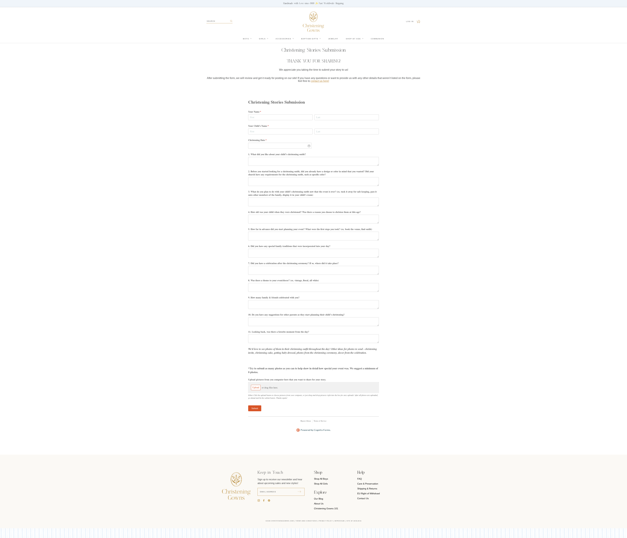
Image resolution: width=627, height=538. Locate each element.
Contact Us (363, 498)
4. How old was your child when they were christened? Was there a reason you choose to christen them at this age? (304, 212)
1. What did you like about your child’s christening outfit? (277, 154)
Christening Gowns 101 (326, 508)
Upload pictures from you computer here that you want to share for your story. (287, 379)
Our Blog (318, 498)
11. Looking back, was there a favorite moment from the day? (278, 331)
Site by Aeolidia (354, 521)
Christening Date (261, 140)
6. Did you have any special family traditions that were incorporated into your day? (289, 246)
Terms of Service (320, 421)
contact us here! (320, 81)
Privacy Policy (326, 521)
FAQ (359, 478)
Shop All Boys (321, 478)
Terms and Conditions (306, 521)
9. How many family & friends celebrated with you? (273, 297)
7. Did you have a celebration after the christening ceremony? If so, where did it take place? (293, 263)
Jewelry (333, 39)
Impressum (339, 521)
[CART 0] (419, 21)
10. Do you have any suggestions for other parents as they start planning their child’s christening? (296, 314)
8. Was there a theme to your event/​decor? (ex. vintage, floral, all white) (283, 280)
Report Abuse (306, 421)
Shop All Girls (321, 483)
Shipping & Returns (367, 488)
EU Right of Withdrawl (368, 493)
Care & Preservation (367, 483)
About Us (318, 503)
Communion (377, 39)
